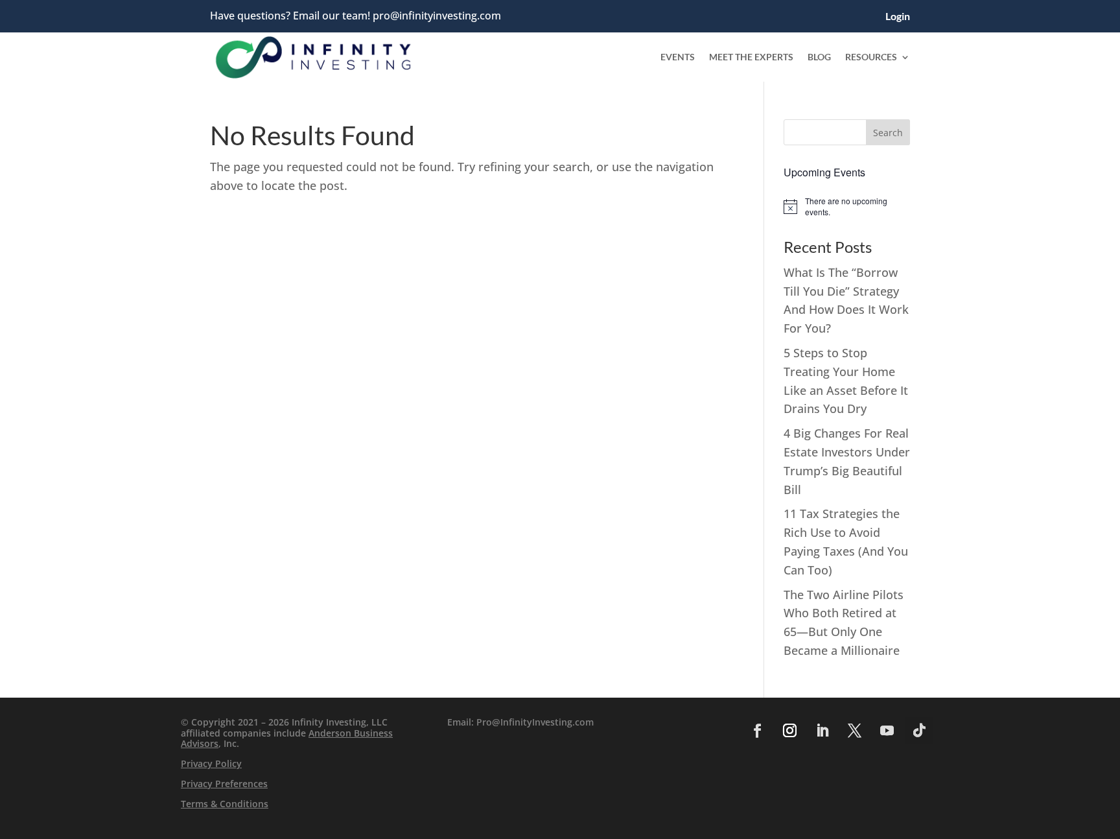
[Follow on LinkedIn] (821, 730)
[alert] (847, 206)
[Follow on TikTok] (919, 730)
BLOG (819, 56)
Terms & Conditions (224, 804)
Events (677, 56)
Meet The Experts (751, 56)
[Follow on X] (854, 730)
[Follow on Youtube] (886, 730)
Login (897, 17)
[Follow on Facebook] (757, 730)
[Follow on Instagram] (789, 730)
